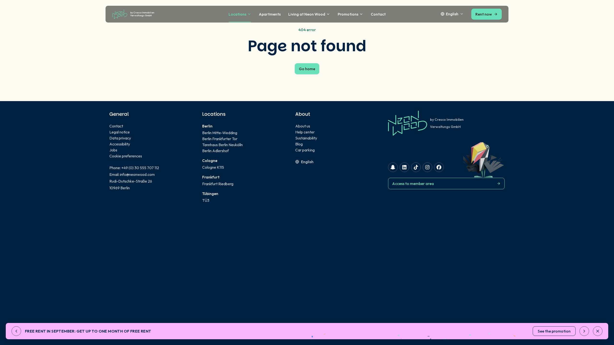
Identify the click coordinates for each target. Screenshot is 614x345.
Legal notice (119, 132)
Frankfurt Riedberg (217, 183)
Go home (307, 68)
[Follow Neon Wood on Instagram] (427, 167)
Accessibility (119, 144)
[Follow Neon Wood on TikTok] (416, 167)
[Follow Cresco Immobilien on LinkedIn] (404, 167)
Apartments (270, 14)
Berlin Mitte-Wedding (219, 132)
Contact (378, 14)
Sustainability (306, 138)
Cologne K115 (213, 167)
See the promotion (554, 331)
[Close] (597, 331)
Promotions (348, 14)
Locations (237, 14)
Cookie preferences (125, 156)
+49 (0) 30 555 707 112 (140, 167)
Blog (299, 144)
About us (302, 126)
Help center (305, 132)
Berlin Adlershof (215, 150)
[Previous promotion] (16, 331)
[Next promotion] (584, 331)
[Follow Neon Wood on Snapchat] (393, 167)
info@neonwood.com (137, 174)
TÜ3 (205, 200)
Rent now (483, 14)
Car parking (305, 150)
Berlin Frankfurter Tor (219, 138)
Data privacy (120, 138)
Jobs (113, 150)
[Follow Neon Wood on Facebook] (439, 167)
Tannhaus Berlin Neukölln (222, 144)
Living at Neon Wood (306, 14)
